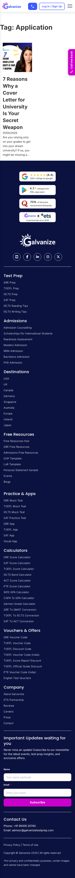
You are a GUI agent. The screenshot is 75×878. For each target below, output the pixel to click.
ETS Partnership (14, 699)
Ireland (8, 419)
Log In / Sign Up (52, 6)
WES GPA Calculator (16, 592)
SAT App (9, 535)
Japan (7, 425)
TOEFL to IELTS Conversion (21, 615)
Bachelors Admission (17, 356)
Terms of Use (30, 844)
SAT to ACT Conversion (19, 621)
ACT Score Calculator (17, 580)
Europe (8, 413)
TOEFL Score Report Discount (22, 660)
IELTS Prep (10, 294)
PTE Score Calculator (17, 586)
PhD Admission (13, 362)
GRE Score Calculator (17, 557)
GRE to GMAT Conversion (20, 609)
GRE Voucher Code (15, 637)
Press (7, 717)
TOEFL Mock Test (15, 506)
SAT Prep (9, 299)
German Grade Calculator (19, 603)
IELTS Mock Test (14, 512)
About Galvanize (14, 694)
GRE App (9, 523)
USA (6, 378)
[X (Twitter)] (58, 257)
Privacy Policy (12, 844)
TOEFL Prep (11, 288)
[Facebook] (27, 257)
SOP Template (12, 458)
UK (5, 384)
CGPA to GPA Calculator (19, 597)
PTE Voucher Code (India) (20, 672)
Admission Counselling (18, 327)
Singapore (10, 401)
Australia (9, 407)
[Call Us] (32, 6)
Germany (9, 396)
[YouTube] (17, 257)
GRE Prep (9, 282)
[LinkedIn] (37, 257)
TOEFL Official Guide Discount (23, 666)
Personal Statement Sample (21, 470)
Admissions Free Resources (21, 452)
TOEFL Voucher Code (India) (22, 654)
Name (7, 769)
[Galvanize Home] (11, 6)
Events (8, 475)
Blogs (7, 481)
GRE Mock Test (13, 500)
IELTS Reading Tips (16, 305)
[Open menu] (70, 6)
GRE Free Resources (16, 446)
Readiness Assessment (18, 339)
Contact (8, 723)
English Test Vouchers (17, 678)
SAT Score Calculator (17, 563)
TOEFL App (11, 529)
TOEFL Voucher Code (17, 643)
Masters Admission (15, 345)
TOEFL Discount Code (17, 648)
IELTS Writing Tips (15, 311)
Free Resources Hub (16, 440)
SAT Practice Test (15, 517)
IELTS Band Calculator (18, 574)
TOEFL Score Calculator (19, 568)
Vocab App (10, 541)
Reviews (9, 705)
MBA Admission (13, 350)
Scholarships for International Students (28, 333)
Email (7, 784)
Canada (8, 390)
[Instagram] (48, 257)
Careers (9, 711)
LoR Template (12, 464)
